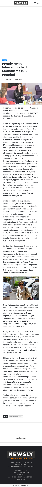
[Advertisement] (21, 31)
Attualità (4, 60)
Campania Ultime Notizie (15, 416)
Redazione (8, 79)
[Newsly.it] (21, 3)
